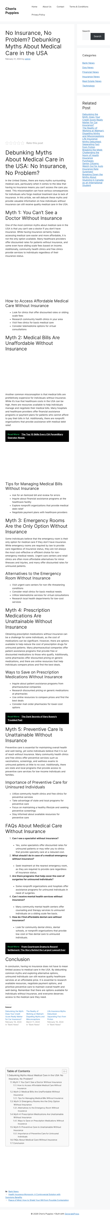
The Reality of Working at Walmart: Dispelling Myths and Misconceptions (93, 132)
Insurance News (91, 76)
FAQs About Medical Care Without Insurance (35, 1140)
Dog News (88, 67)
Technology (88, 85)
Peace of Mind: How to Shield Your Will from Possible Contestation (38, 1200)
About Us (47, 6)
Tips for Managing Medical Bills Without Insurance (40, 1098)
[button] (63, 1071)
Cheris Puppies (12, 11)
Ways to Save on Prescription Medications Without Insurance (41, 1122)
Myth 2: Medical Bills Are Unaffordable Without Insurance (37, 1093)
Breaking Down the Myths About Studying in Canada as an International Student (93, 180)
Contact (60, 6)
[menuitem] (93, 120)
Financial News (90, 72)
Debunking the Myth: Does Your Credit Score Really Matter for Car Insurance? (92, 120)
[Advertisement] (37, 84)
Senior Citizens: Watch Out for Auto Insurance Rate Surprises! (92, 167)
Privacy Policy (38, 14)
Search (86, 31)
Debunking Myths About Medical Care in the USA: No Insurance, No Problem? (36, 1077)
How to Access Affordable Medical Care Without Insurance (39, 1087)
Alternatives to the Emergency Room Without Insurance (38, 1109)
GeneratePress (72, 1214)
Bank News (13, 1191)
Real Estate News (91, 81)
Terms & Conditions (78, 6)
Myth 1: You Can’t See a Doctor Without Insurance (37, 1082)
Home (34, 6)
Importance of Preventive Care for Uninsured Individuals (38, 1135)
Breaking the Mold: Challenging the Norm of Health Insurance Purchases (92, 155)
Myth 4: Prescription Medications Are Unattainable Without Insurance (38, 1116)
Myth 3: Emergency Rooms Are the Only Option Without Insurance (37, 1103)
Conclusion (18, 1143)
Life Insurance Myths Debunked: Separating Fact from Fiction (91, 142)
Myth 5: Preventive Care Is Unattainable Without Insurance (37, 1129)
